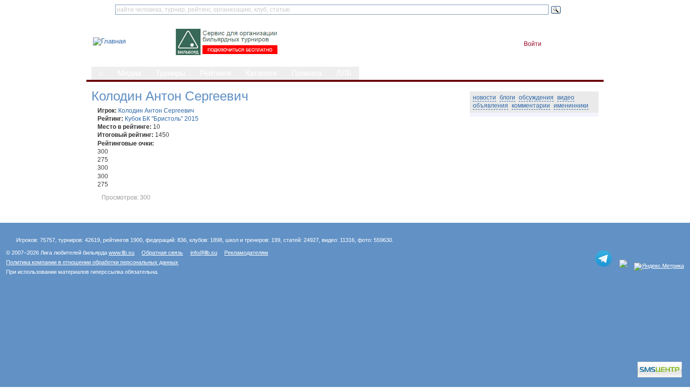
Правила (306, 73)
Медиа (129, 73)
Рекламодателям (246, 253)
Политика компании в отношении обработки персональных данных (92, 262)
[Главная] (109, 41)
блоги (507, 97)
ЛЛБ (344, 73)
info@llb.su (203, 253)
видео (565, 97)
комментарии (531, 105)
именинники (571, 105)
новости (484, 97)
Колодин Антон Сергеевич (156, 110)
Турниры (170, 73)
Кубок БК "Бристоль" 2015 (162, 118)
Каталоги (261, 73)
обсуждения (536, 97)
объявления (490, 105)
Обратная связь (162, 253)
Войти (532, 43)
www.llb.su (121, 253)
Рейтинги (215, 73)
